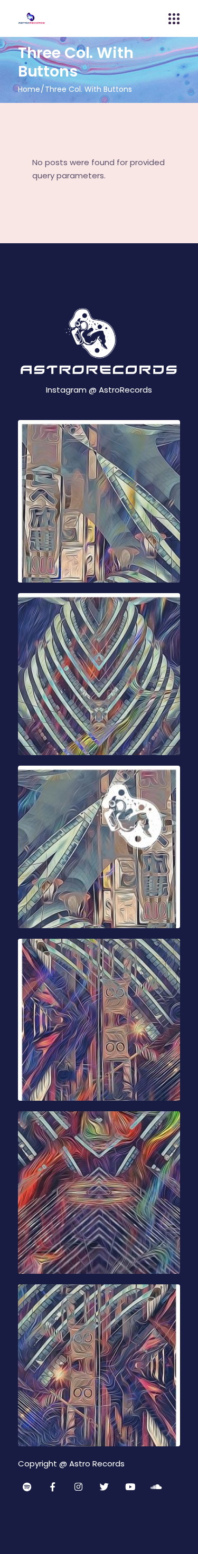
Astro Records (97, 1463)
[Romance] (99, 501)
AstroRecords (125, 389)
